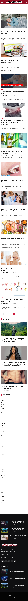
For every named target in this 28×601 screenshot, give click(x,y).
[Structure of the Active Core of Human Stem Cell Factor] (14, 288)
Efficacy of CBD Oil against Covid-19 (11, 151)
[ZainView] (14, 2)
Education (3, 419)
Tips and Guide (4, 496)
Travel (2, 500)
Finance (2, 429)
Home (9, 597)
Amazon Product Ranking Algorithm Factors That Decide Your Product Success (17, 523)
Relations (3, 481)
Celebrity (3, 416)
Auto (2, 406)
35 (19, 313)
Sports (2, 488)
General (2, 442)
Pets (2, 473)
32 (11, 313)
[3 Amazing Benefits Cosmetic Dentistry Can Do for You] (14, 169)
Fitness (2, 431)
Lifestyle (3, 458)
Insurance (3, 452)
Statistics (3, 490)
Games (2, 439)
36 (22, 313)
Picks (2, 477)
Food (2, 433)
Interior (2, 454)
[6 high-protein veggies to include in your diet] (14, 227)
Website (3, 504)
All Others (3, 398)
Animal (2, 400)
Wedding (3, 506)
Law (2, 456)
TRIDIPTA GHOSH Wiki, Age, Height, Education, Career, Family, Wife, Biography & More (14, 339)
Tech (2, 494)
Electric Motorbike (5, 421)
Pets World (3, 475)
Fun (2, 435)
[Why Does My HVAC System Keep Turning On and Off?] (4, 537)
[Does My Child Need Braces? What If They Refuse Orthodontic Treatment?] (14, 198)
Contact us (20, 597)
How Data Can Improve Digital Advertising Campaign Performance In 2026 (17, 578)
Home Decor (3, 448)
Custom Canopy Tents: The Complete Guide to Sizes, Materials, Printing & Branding (17, 530)
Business (3, 414)
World (2, 508)
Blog (2, 412)
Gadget (2, 437)
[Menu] (2, 2)
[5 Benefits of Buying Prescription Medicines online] (14, 50)
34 (16, 313)
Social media (3, 485)
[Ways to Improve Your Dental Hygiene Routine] (14, 258)
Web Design (3, 502)
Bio (2, 410)
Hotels (2, 450)
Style (2, 492)
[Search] (26, 2)
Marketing (3, 465)
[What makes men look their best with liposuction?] (14, 377)
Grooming (3, 444)
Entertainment (4, 423)
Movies (2, 467)
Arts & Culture (4, 404)
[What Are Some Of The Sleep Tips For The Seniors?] (14, 21)
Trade (2, 498)
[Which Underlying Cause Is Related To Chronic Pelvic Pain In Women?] (14, 110)
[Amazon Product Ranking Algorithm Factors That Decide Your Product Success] (4, 523)
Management (3, 462)
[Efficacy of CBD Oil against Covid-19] (14, 140)
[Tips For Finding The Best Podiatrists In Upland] (14, 81)
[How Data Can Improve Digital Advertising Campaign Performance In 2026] (4, 578)
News (2, 471)
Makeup (2, 460)
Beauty (2, 408)
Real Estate (3, 479)
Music (2, 469)
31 (8, 313)
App (2, 402)
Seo (2, 483)
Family (2, 425)
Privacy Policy (13, 597)
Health (2, 446)
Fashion (2, 427)
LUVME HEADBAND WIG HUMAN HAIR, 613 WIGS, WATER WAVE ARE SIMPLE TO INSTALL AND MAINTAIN (14, 363)
